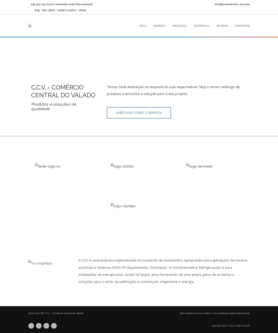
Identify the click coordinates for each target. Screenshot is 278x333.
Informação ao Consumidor (194, 313)
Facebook (39, 326)
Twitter (31, 326)
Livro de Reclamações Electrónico (231, 313)
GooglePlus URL (54, 326)
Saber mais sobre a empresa (139, 112)
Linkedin (46, 326)
